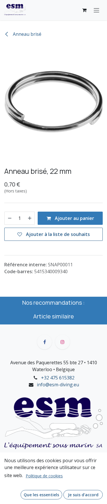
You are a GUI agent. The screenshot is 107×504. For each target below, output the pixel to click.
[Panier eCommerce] (84, 10)
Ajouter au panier (74, 218)
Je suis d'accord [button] (83, 494)
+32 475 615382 (57, 378)
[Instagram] (62, 341)
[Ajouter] (30, 218)
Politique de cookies (44, 476)
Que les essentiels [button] (41, 494)
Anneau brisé (26, 34)
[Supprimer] (10, 218)
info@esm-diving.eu (58, 384)
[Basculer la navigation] (96, 10)
